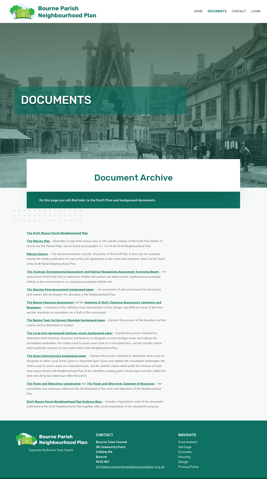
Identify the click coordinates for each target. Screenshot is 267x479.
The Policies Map (38, 241)
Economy (185, 452)
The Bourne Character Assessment (50, 302)
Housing (184, 457)
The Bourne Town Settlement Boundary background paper (66, 320)
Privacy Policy (188, 467)
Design (183, 462)
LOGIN (255, 11)
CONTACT (239, 11)
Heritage (184, 447)
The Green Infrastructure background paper (56, 356)
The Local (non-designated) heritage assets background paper (69, 333)
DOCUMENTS (217, 11)
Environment (187, 442)
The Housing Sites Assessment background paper (60, 289)
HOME (198, 11)
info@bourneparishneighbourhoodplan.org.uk (130, 467)
